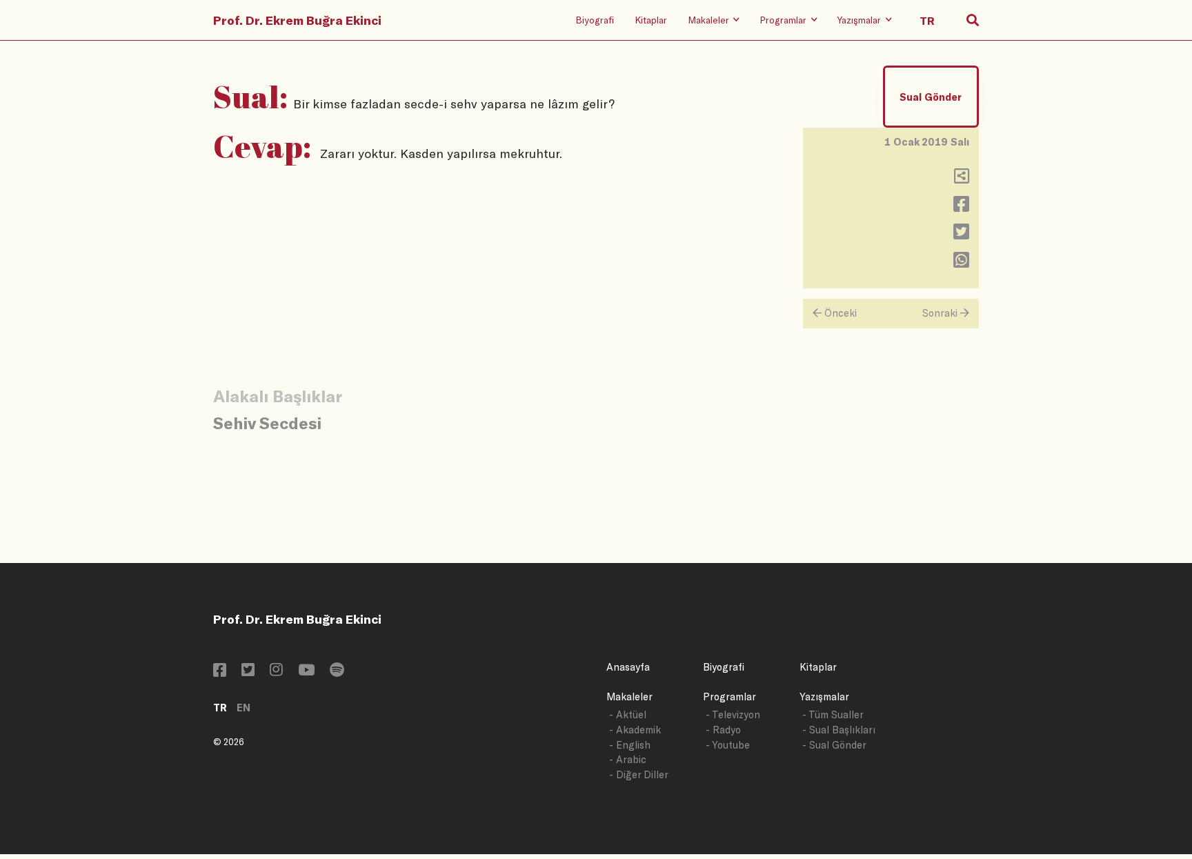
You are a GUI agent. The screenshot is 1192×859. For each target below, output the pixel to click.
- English (629, 745)
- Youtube (728, 745)
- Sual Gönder (834, 745)
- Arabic (627, 759)
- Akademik (635, 729)
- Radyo (723, 729)
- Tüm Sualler (833, 714)
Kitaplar (651, 20)
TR (220, 707)
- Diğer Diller (638, 774)
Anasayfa (628, 667)
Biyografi (594, 20)
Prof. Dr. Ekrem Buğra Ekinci (297, 20)
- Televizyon (733, 714)
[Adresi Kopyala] (961, 179)
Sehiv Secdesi (267, 423)
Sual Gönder (931, 97)
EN (243, 707)
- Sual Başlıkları (838, 729)
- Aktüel (627, 714)
